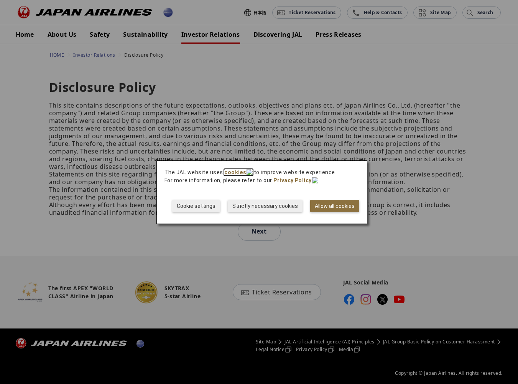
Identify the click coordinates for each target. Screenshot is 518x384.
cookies (235, 172)
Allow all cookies (335, 206)
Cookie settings (196, 206)
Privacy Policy (292, 180)
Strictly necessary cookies (265, 206)
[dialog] (261, 192)
